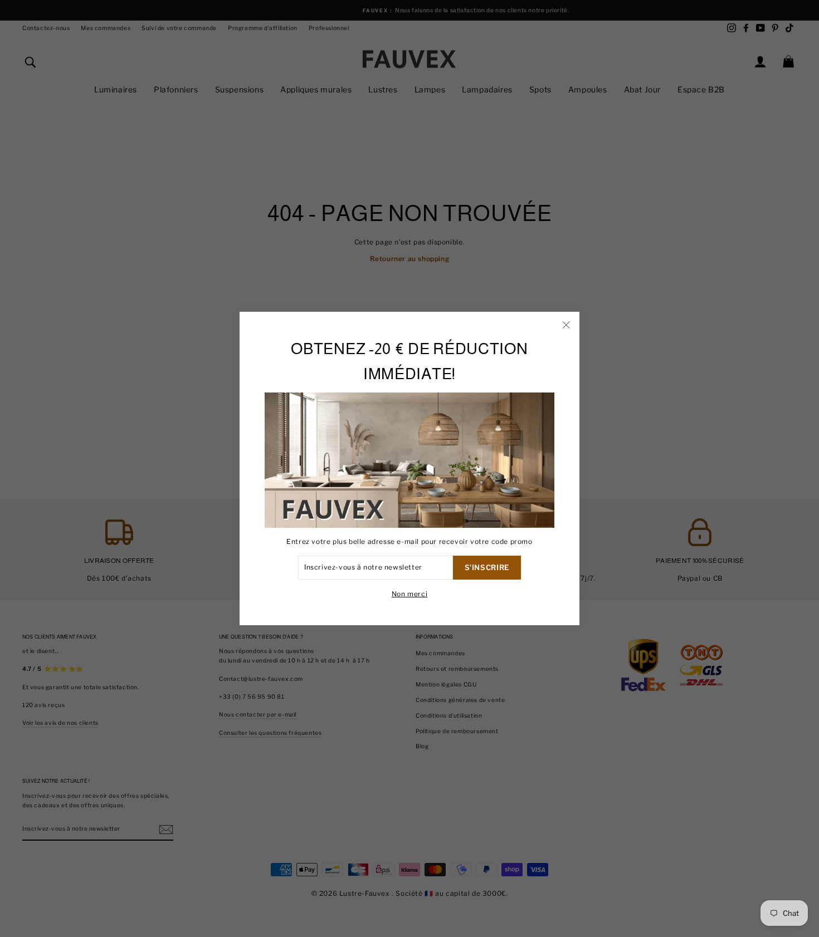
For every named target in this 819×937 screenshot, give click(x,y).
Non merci (409, 594)
